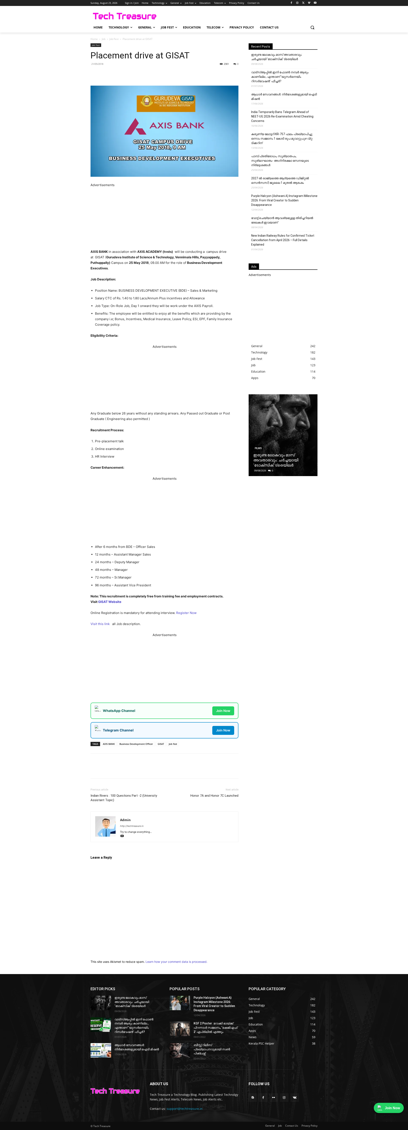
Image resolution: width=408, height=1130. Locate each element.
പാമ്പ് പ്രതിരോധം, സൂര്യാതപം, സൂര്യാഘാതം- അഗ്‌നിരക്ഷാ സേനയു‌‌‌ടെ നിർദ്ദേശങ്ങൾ (280, 160)
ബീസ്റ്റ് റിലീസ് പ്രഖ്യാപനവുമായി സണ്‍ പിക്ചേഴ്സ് (212, 1121)
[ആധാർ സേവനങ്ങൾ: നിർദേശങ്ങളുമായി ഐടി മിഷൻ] (101, 1122)
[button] (312, 27)
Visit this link (100, 624)
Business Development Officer (136, 816)
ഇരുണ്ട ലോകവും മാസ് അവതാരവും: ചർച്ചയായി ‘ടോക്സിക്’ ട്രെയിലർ (276, 57)
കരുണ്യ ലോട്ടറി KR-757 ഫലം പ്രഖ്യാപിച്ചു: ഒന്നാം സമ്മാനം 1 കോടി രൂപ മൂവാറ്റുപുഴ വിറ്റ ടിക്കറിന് (282, 138)
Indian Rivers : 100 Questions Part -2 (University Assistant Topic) (124, 870)
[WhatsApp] (139, 73)
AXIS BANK (109, 816)
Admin (125, 892)
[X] (303, 3)
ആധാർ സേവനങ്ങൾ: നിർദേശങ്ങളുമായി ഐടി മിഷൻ (284, 96)
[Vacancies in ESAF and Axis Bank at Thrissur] (113, 770)
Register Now (186, 613)
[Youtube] (315, 3)
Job (103, 39)
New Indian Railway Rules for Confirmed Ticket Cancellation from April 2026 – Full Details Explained (282, 240)
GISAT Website (109, 602)
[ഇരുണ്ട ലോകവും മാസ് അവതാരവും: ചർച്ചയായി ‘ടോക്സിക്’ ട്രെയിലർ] (283, 435)
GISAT (161, 816)
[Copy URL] (159, 73)
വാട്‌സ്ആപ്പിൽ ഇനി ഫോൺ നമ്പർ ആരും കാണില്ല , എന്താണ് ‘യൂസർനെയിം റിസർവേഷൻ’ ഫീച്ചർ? (280, 77)
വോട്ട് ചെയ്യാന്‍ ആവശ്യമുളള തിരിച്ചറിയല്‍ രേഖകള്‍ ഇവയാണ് (282, 220)
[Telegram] (149, 73)
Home (94, 39)
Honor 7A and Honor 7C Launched (214, 868)
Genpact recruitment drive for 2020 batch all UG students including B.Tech (211, 794)
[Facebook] (291, 3)
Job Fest (114, 39)
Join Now (223, 711)
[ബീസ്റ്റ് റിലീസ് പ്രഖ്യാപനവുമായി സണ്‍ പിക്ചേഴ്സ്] (180, 1122)
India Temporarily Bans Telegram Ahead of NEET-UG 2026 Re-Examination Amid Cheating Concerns (282, 116)
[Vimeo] (309, 3)
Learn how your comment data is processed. (176, 1034)
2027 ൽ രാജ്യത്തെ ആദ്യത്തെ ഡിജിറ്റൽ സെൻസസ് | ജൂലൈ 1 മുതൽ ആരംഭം (280, 180)
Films (258, 448)
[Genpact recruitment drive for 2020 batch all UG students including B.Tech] (214, 770)
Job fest (173, 816)
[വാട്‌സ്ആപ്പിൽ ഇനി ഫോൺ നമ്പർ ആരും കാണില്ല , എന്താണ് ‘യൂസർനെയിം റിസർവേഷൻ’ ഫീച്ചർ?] (101, 1096)
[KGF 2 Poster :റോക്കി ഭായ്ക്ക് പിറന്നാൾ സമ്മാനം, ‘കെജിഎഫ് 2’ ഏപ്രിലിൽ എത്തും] (180, 1101)
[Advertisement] (164, 217)
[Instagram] (297, 3)
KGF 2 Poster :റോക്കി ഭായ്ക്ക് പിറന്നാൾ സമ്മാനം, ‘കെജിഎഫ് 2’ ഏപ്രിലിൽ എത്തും (215, 1100)
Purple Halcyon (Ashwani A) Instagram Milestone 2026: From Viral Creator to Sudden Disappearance (284, 200)
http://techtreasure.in (131, 898)
